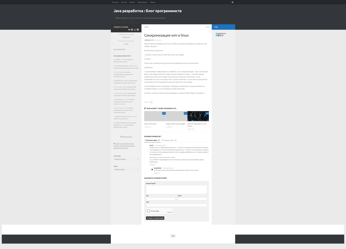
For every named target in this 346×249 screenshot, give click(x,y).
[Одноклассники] (220, 35)
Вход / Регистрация (119, 49)
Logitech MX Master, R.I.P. (121, 118)
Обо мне (124, 2)
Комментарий (151, 183)
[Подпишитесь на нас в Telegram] (138, 30)
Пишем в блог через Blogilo (175, 124)
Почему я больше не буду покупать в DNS (126, 68)
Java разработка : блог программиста (148, 11)
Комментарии (153, 140)
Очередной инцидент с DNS (123, 66)
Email (179, 195)
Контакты (115, 2)
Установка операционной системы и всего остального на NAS (123, 74)
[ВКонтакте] (218, 35)
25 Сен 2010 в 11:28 (168, 168)
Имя (147, 195)
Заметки (132, 2)
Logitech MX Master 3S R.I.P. (123, 116)
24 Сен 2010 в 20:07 (160, 145)
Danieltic (117, 59)
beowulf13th (149, 40)
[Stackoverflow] (135, 30)
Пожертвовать (142, 2)
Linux (146, 27)
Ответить (152, 164)
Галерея (152, 2)
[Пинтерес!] (132, 30)
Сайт (147, 202)
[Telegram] (222, 35)
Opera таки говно (150, 124)
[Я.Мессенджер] (216, 35)
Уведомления (170, 140)
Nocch (151, 145)
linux (151, 102)
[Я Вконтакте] (129, 30)
